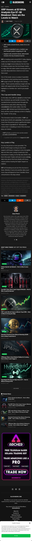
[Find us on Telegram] (16, 489)
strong (28, 157)
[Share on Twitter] (4, 41)
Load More (16, 388)
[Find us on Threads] (19, 489)
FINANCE (4, 354)
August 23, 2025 (24, 137)
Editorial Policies (16, 515)
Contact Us (16, 513)
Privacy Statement (20, 539)
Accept (16, 535)
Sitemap (16, 520)
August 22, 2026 (5, 270)
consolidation (5, 107)
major (9, 64)
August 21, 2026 (5, 315)
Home (2, 6)
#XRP (4, 133)
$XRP (6, 195)
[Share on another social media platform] (27, 41)
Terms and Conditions (16, 517)
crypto (17, 195)
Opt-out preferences (12, 539)
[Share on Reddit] (20, 41)
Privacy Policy (16, 518)
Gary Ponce (9, 21)
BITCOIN (4, 309)
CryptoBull (23, 195)
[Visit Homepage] (17, 2)
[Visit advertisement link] (16, 456)
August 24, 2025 (18, 21)
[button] (30, 523)
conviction (18, 120)
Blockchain (11, 195)
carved (19, 98)
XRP (2, 59)
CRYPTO (7, 6)
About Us (16, 511)
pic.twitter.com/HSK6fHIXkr (10, 134)
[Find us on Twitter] (12, 489)
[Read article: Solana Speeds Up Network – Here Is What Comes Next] (16, 257)
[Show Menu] (30, 2)
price (28, 150)
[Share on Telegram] (12, 41)
